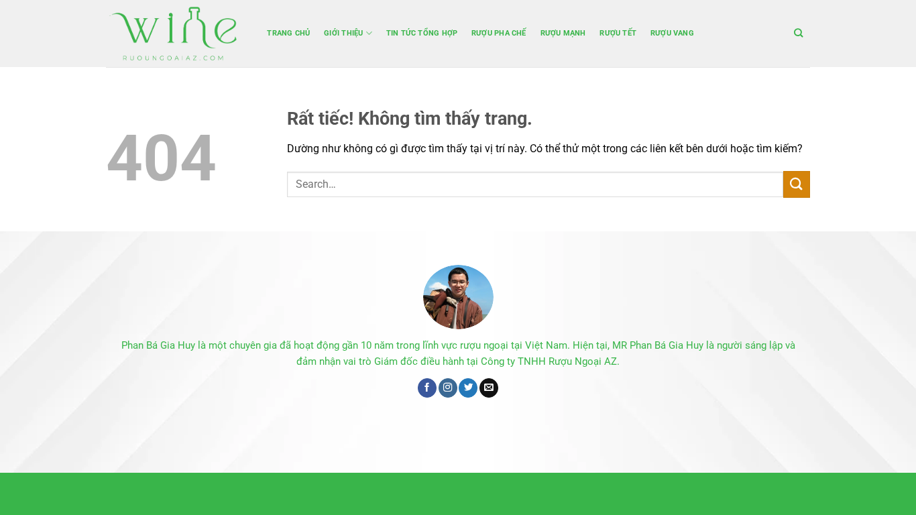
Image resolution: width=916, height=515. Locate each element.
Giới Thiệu (343, 33)
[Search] (798, 33)
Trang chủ (288, 33)
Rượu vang (672, 33)
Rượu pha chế (498, 33)
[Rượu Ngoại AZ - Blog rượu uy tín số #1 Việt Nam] (173, 33)
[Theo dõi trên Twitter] (468, 388)
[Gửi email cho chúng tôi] (488, 388)
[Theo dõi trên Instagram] (448, 388)
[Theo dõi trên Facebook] (427, 388)
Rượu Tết (617, 33)
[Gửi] (796, 184)
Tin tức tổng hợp (422, 33)
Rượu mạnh (563, 33)
